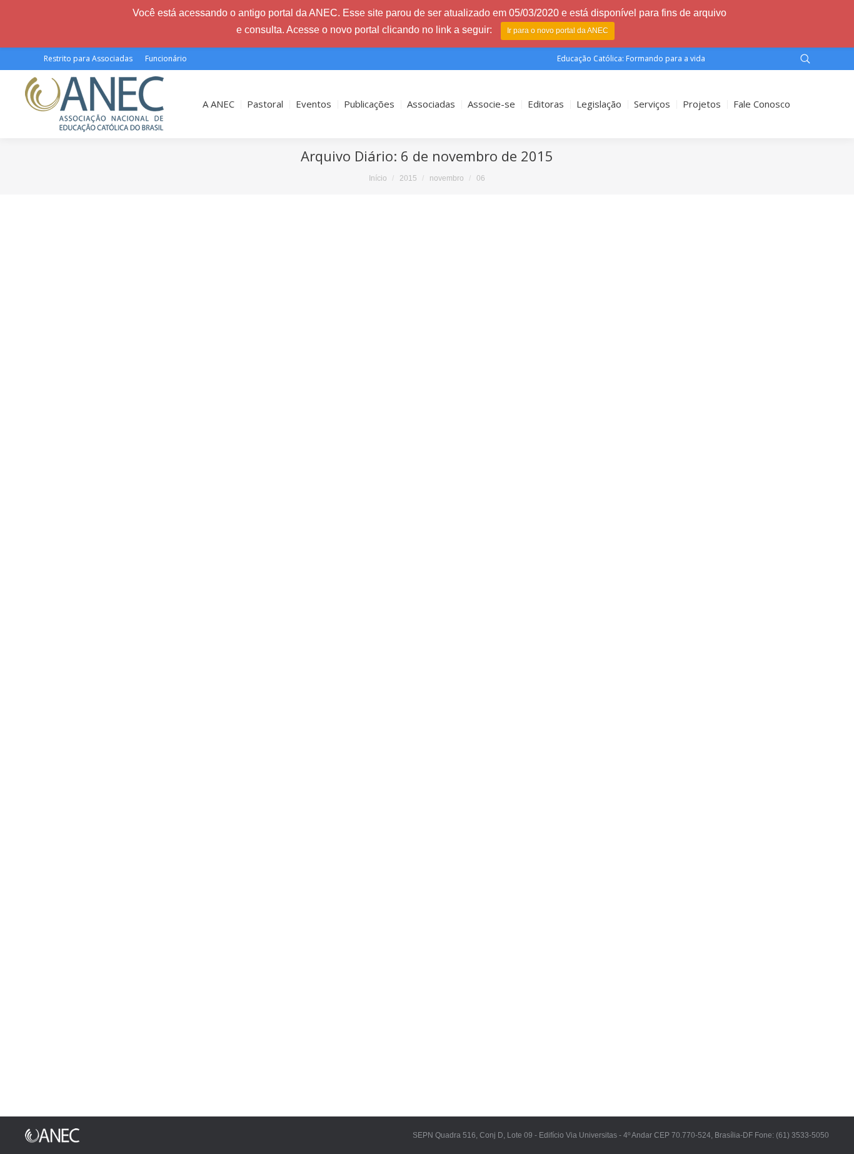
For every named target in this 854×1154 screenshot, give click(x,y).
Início (378, 178)
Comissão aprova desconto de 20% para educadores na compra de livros (210, 366)
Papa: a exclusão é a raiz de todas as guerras (145, 701)
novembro (447, 178)
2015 (408, 178)
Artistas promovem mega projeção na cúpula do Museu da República (202, 1066)
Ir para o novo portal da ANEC (557, 30)
